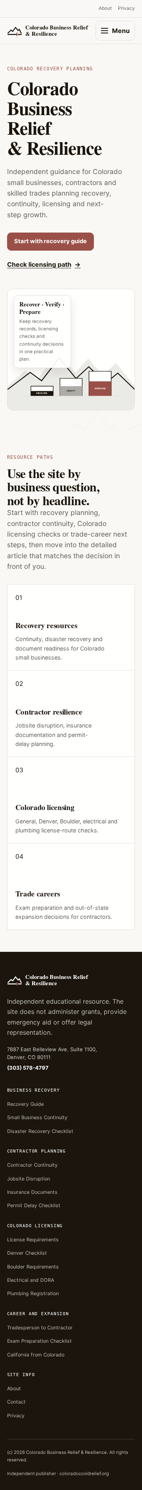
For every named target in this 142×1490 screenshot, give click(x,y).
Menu (121, 31)
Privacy (126, 8)
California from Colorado (35, 1355)
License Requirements (33, 1240)
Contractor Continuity (32, 1165)
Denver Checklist (27, 1253)
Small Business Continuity (37, 1117)
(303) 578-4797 (28, 1068)
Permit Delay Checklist (33, 1205)
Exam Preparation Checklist (39, 1341)
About (105, 8)
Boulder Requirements (33, 1267)
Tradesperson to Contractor (40, 1328)
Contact (16, 1402)
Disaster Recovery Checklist (40, 1131)
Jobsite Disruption (28, 1179)
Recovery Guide (25, 1104)
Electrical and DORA (30, 1280)
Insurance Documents (32, 1192)
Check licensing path (39, 264)
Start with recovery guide (50, 241)
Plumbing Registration (33, 1293)
